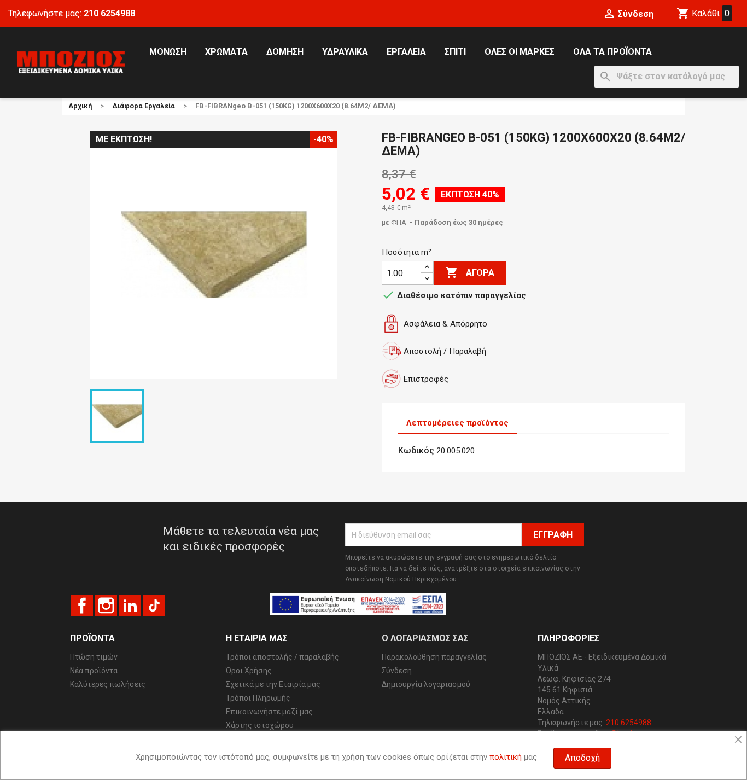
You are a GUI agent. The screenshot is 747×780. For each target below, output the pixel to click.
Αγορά (469, 272)
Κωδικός (416, 450)
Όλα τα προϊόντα (612, 51)
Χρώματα (226, 51)
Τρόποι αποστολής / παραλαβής (282, 657)
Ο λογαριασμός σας (425, 638)
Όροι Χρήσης (249, 670)
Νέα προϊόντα (94, 670)
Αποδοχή (582, 758)
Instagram (106, 605)
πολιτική (505, 757)
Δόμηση (285, 51)
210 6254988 (109, 13)
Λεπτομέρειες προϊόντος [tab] (457, 423)
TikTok (154, 605)
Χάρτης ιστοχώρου (260, 725)
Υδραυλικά (345, 51)
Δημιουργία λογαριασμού (426, 684)
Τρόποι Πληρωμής (258, 698)
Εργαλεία (406, 51)
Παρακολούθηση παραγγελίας (434, 657)
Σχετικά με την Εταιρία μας (273, 684)
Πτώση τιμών (94, 657)
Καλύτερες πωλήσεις (107, 684)
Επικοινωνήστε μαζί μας (269, 711)
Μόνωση (167, 51)
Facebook (82, 605)
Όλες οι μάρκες (520, 51)
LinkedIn (130, 605)
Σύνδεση (397, 670)
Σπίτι (455, 51)
